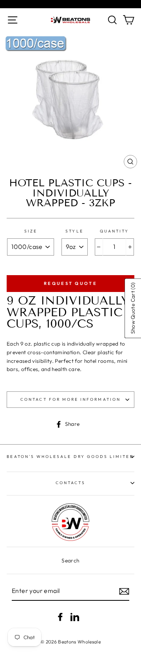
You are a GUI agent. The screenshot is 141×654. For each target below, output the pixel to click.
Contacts (70, 482)
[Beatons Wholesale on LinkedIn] (74, 617)
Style (74, 231)
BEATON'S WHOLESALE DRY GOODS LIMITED (70, 456)
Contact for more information (70, 399)
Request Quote (70, 283)
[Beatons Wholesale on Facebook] (60, 617)
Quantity (114, 231)
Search (70, 560)
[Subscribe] (124, 591)
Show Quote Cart (132, 308)
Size (30, 231)
